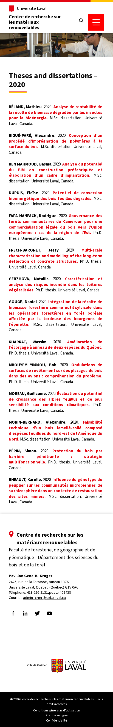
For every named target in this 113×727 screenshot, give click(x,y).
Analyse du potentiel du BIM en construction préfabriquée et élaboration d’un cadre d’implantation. (55, 169)
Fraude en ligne (56, 715)
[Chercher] (81, 20)
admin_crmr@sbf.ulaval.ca (44, 597)
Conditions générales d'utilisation (56, 710)
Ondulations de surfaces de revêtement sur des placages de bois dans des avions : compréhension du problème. (55, 370)
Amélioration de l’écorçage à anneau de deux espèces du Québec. (55, 344)
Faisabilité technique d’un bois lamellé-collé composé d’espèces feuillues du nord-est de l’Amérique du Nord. (55, 430)
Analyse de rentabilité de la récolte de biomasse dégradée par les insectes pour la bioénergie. (55, 112)
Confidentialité (56, 720)
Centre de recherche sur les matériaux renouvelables (35, 22)
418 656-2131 (37, 592)
